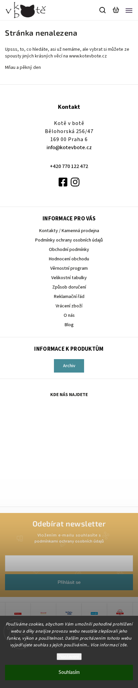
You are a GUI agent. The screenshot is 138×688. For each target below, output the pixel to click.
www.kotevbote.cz (88, 56)
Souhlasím (69, 672)
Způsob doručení (69, 287)
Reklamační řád (69, 296)
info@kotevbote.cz (69, 147)
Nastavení (69, 656)
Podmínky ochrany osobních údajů (69, 240)
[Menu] (129, 10)
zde (123, 645)
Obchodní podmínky (69, 249)
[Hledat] (103, 10)
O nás (69, 315)
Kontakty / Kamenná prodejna (69, 230)
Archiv (69, 365)
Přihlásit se (69, 582)
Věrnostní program (69, 268)
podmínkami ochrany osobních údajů (69, 541)
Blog (69, 324)
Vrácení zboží (69, 306)
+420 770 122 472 (69, 166)
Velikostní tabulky (69, 277)
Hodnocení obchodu (69, 259)
